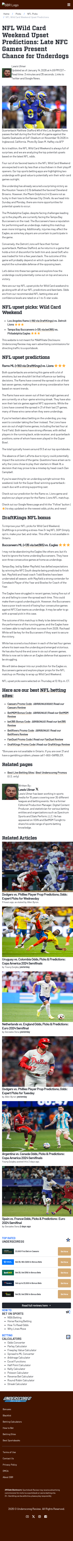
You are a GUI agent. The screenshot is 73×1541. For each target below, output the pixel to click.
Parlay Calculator (17, 1346)
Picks (18, 13)
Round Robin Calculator (20, 1380)
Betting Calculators (12, 1421)
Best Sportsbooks (11, 1440)
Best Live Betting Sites (20, 772)
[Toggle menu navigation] (69, 4)
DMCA (5, 1470)
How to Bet (8, 1427)
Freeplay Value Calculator (21, 1350)
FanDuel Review (54, 739)
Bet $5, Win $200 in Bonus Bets (28, 1262)
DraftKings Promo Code (21, 744)
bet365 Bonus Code (18, 721)
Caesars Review (16, 707)
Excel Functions (16, 1361)
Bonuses (7, 1409)
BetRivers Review (17, 734)
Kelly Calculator (16, 1368)
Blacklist (7, 1415)
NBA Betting (14, 1317)
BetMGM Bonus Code (19, 712)
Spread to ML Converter (20, 1353)
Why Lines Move (16, 1328)
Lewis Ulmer (19, 66)
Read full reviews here (35, 1305)
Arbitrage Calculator (18, 1357)
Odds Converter (16, 1342)
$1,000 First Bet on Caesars (27, 1251)
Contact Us (8, 1458)
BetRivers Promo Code (20, 730)
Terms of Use (9, 1452)
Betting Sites (9, 1434)
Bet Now (64, 1251)
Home (6, 13)
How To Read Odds (18, 1325)
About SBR (8, 1477)
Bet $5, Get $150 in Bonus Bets (28, 1272)
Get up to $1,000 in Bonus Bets (28, 1283)
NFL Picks (32, 13)
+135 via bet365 (44, 329)
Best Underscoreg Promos (51, 772)
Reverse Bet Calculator (20, 1376)
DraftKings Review (59, 744)
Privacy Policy (10, 1464)
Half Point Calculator (19, 1365)
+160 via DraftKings (41, 320)
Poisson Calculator (18, 1372)
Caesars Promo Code (19, 703)
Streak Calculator (17, 1384)
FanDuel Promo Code (19, 739)
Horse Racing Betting (19, 1321)
